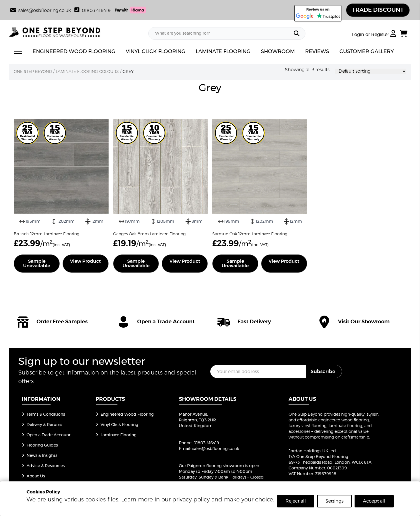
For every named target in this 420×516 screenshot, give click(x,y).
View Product (85, 261)
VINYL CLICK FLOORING (155, 51)
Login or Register (371, 34)
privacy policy (191, 500)
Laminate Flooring (119, 435)
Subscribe (323, 371)
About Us (36, 476)
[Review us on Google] (305, 16)
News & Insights (42, 456)
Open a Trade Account (49, 435)
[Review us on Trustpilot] (328, 16)
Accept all (374, 501)
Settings (334, 501)
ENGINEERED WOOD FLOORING (74, 51)
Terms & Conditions (46, 415)
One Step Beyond (33, 72)
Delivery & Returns (44, 425)
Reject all (295, 501)
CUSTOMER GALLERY (366, 51)
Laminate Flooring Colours (87, 72)
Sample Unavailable (36, 263)
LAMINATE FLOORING (223, 51)
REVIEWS (317, 51)
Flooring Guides (42, 445)
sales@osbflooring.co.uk (215, 449)
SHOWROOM (278, 51)
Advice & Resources (46, 466)
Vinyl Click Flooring (119, 425)
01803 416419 (96, 10)
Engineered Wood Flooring (127, 415)
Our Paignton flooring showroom (211, 466)
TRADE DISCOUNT (378, 10)
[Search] (297, 33)
